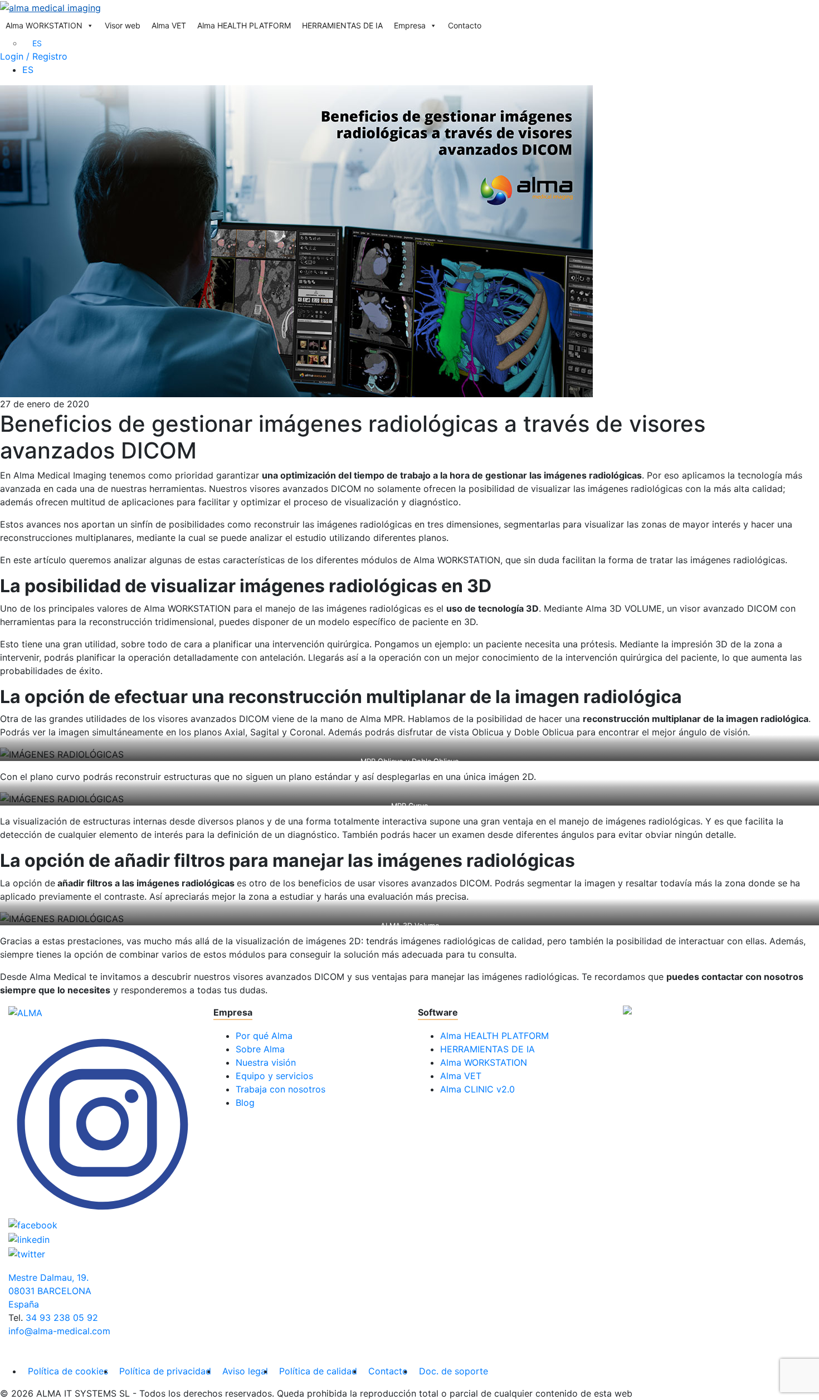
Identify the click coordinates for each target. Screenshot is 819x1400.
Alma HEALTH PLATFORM (244, 25)
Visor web (122, 25)
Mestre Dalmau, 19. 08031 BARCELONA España (49, 1291)
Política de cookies (68, 1371)
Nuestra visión (266, 1062)
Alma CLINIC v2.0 (477, 1089)
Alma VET (169, 25)
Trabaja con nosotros (280, 1089)
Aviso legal (245, 1371)
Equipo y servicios (274, 1075)
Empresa (410, 25)
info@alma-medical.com (59, 1330)
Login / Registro (33, 56)
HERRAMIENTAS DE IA (342, 25)
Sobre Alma (260, 1049)
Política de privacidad (165, 1371)
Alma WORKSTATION (44, 25)
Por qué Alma (264, 1035)
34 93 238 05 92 (62, 1317)
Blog (245, 1102)
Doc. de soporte (453, 1371)
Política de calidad (318, 1371)
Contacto (464, 25)
